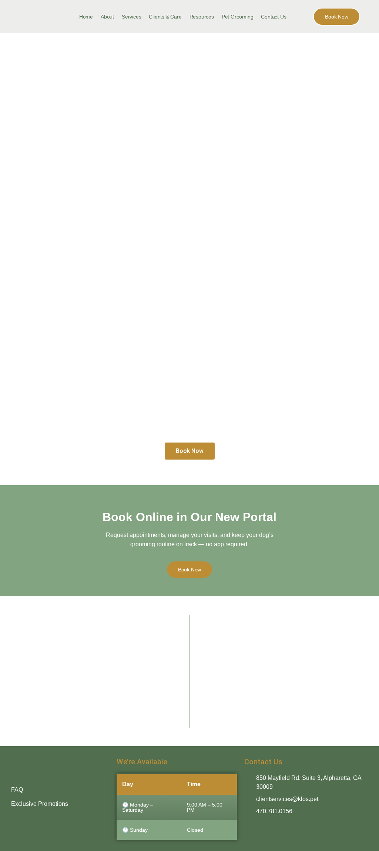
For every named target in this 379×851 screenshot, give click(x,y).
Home (86, 17)
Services (131, 17)
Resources (202, 17)
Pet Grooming (238, 17)
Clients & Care (165, 17)
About (107, 17)
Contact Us (273, 17)
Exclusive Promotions (39, 804)
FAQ (17, 790)
